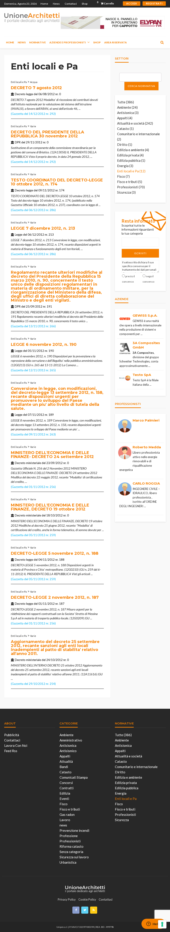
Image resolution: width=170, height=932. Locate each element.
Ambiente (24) (127, 107)
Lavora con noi (15, 745)
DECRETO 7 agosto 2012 (36, 87)
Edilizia (65, 793)
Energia (120, 793)
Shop (84, 3)
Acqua (33, 82)
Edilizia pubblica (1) (131, 160)
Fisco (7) (123, 176)
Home (44, 3)
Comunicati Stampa (74, 777)
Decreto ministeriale (28, 463)
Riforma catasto (71, 846)
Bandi (64, 767)
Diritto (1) (124, 144)
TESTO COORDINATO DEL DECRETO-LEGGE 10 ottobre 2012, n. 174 (57, 182)
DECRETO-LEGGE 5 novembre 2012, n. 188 (54, 553)
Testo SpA (142, 375)
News (56, 3)
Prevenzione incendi (74, 830)
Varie (33, 126)
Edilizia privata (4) (130, 155)
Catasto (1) (125, 129)
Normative (37, 42)
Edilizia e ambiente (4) (133, 150)
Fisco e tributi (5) (129, 182)
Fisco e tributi (70, 809)
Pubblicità (11, 735)
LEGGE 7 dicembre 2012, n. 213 (43, 228)
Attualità (66, 761)
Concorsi (66, 783)
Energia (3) (125, 166)
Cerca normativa (141, 86)
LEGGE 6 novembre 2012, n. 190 (44, 344)
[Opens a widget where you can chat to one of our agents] (153, 924)
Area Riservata (115, 42)
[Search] (162, 42)
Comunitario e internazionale (136, 767)
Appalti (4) (124, 118)
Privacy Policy (67, 899)
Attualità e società (128, 756)
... (80, 108)
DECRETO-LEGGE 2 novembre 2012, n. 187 (55, 597)
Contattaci (71, 3)
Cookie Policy (87, 899)
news (63, 825)
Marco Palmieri (146, 420)
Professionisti (70, 841)
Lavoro (65, 820)
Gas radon (67, 814)
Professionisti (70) (131, 187)
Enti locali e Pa (19, 82)
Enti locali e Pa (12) (131, 171)
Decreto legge (24, 94)
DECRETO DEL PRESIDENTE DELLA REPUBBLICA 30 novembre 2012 (47, 134)
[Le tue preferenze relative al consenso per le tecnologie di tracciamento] (162, 924)
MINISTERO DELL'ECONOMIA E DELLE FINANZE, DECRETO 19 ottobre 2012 (50, 507)
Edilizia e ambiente (128, 777)
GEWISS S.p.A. (145, 315)
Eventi (64, 799)
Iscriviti (140, 253)
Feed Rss (10, 751)
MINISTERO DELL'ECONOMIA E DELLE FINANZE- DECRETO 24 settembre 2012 (52, 454)
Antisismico (68, 751)
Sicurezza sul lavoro (74, 857)
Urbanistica (68, 862)
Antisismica (68, 745)
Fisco (64, 804)
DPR (18, 142)
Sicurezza (122, 820)
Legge (18, 234)
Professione (69, 836)
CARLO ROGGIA (146, 483)
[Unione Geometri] (32, 17)
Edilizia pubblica (126, 788)
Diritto (120, 772)
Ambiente (66, 735)
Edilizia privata (126, 783)
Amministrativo (71, 740)
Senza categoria (71, 852)
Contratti (66, 788)
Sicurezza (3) (126, 192)
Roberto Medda (147, 447)
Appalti (65, 756)
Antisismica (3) (128, 113)
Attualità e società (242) (135, 123)
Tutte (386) (125, 102)
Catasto (65, 772)
